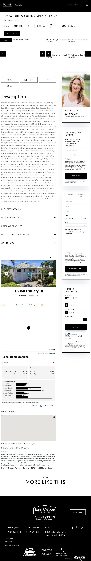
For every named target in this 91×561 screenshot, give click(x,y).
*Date (66, 215)
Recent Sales (74, 116)
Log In (76, 5)
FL (16, 468)
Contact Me (81, 116)
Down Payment (69, 309)
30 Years (69, 298)
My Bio (66, 118)
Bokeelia (26, 468)
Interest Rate (69, 316)
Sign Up (69, 5)
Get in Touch (78, 512)
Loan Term (68, 295)
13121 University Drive (55, 533)
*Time (66, 222)
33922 (33, 468)
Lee (20, 468)
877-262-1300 (32, 531)
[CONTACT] (12, 33)
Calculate (76, 327)
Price (66, 302)
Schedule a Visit (81, 195)
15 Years (78, 298)
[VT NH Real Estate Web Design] (79, 558)
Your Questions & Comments (73, 229)
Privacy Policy (77, 169)
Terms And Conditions (12, 545)
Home (3, 468)
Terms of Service (75, 275)
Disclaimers (8, 541)
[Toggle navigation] (87, 5)
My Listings (67, 116)
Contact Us (70, 194)
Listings (10, 468)
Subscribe (76, 176)
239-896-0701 (81, 5)
